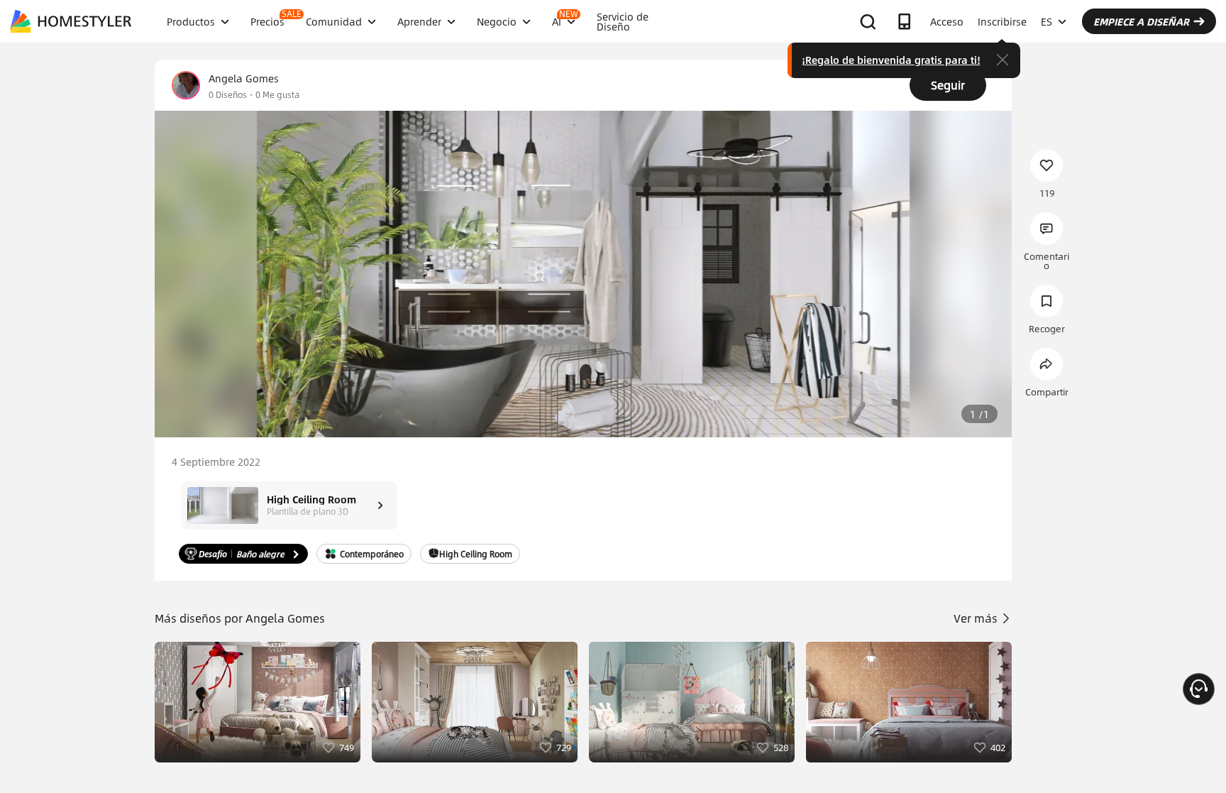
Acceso (946, 21)
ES (1046, 21)
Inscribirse (1002, 21)
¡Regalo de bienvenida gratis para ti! (891, 60)
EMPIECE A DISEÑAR (1141, 21)
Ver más (977, 618)
